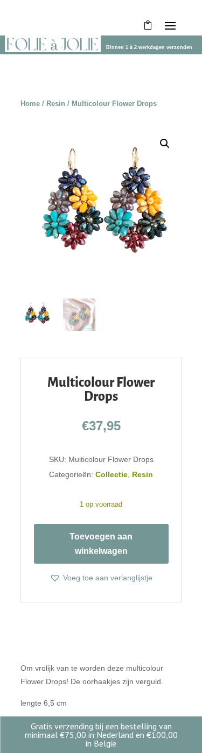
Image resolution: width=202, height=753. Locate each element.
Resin (55, 104)
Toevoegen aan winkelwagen (101, 544)
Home (30, 104)
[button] (165, 143)
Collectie (111, 474)
